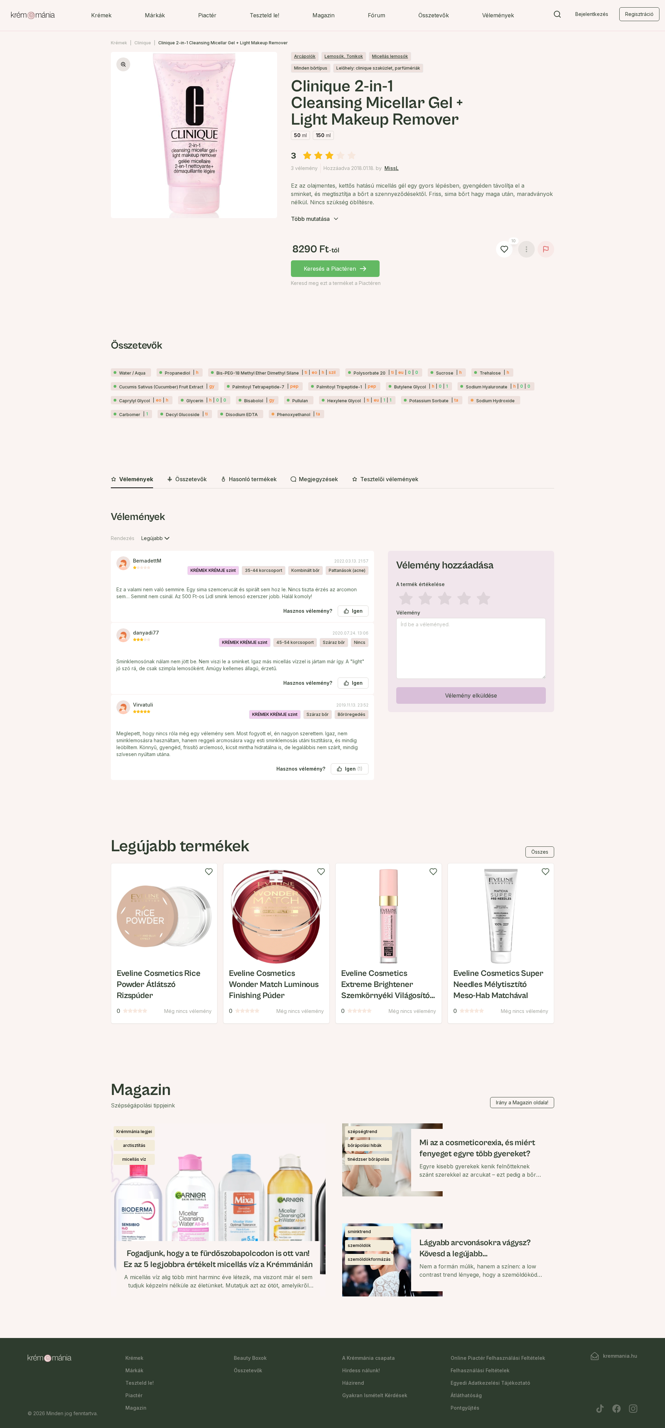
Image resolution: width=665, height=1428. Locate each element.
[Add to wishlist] (209, 872)
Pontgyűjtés (465, 1408)
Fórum (376, 15)
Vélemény (408, 612)
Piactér (207, 15)
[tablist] (332, 479)
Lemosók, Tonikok (344, 56)
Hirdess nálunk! (361, 1370)
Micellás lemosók (390, 56)
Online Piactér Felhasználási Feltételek (498, 1358)
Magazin (323, 15)
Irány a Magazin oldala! (522, 1102)
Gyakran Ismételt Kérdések (374, 1395)
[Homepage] (33, 15)
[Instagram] (633, 1408)
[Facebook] (616, 1408)
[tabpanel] (332, 650)
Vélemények (498, 15)
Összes (539, 852)
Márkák (155, 15)
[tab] (132, 479)
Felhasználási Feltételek (480, 1370)
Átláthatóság (466, 1395)
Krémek (101, 15)
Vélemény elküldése (471, 695)
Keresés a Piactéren (330, 268)
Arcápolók (305, 56)
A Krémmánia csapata (368, 1358)
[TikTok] (600, 1408)
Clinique (142, 42)
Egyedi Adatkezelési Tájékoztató (490, 1383)
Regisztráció (639, 14)
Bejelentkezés (591, 14)
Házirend (353, 1383)
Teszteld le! (264, 15)
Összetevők (433, 15)
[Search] (557, 15)
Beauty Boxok (250, 1358)
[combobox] (156, 538)
